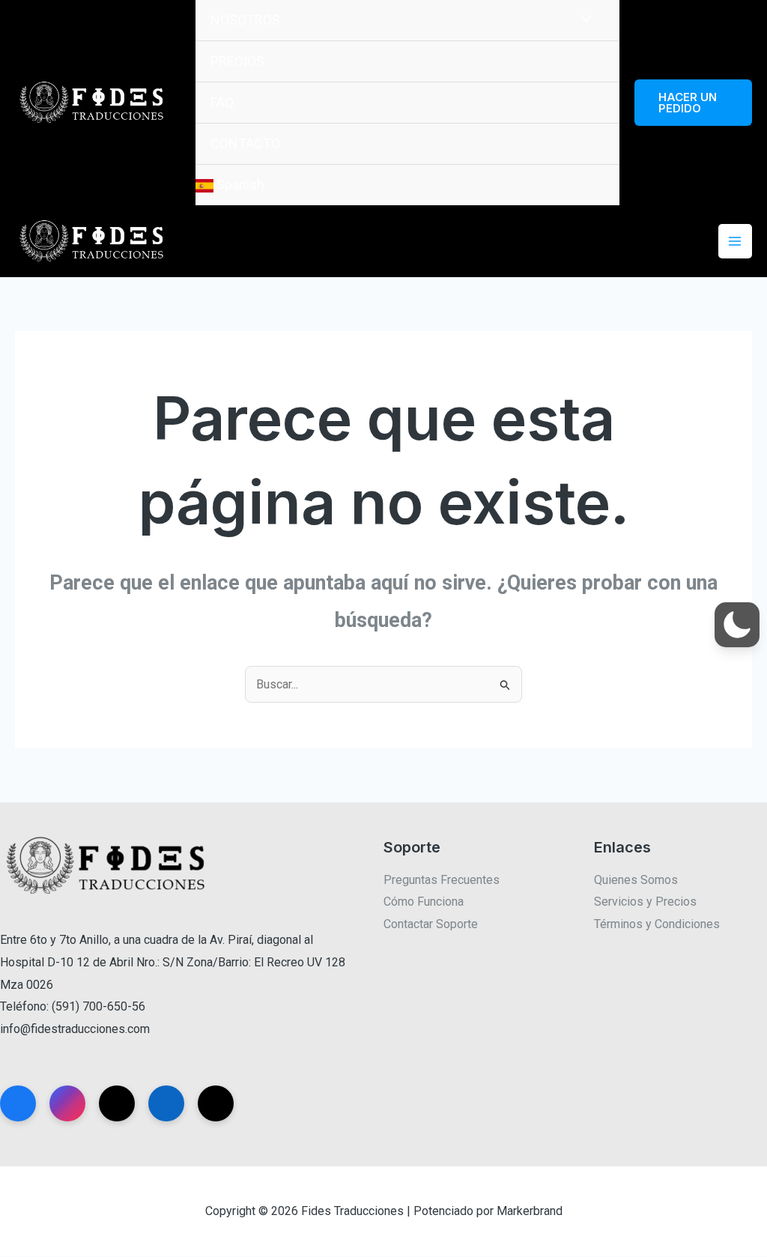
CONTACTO (245, 143)
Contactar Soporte (431, 924)
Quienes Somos (636, 880)
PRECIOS (237, 61)
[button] (693, 102)
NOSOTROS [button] (245, 20)
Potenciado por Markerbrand (488, 1211)
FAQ (222, 102)
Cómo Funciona (424, 901)
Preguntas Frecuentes (442, 880)
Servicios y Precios (645, 901)
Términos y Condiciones (657, 924)
